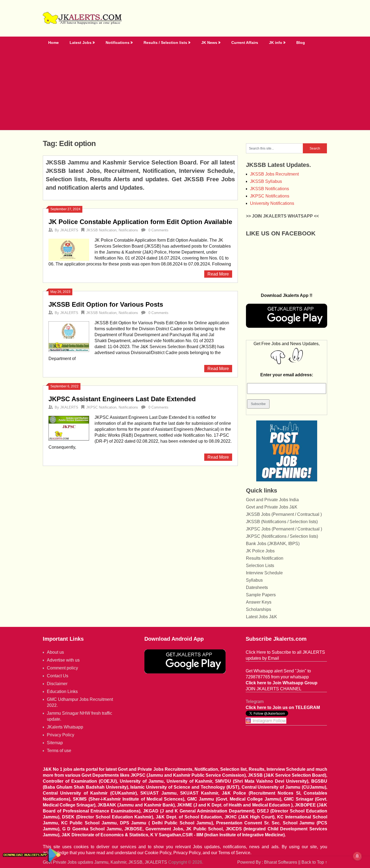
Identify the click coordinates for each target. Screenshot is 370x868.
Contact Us (57, 675)
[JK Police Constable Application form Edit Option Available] (68, 249)
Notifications (117, 42)
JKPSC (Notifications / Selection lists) (282, 536)
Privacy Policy (60, 735)
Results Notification (264, 558)
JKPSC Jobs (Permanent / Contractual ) (284, 529)
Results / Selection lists (165, 42)
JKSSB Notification (101, 230)
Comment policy (62, 668)
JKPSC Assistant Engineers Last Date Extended (122, 399)
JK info (275, 42)
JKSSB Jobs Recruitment (274, 174)
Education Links (62, 691)
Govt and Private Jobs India (272, 499)
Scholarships (258, 609)
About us (55, 652)
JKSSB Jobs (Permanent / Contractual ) (284, 514)
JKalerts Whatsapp (65, 727)
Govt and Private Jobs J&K (271, 507)
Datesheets (257, 587)
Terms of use (59, 750)
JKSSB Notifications (269, 188)
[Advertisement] (185, 89)
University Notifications (272, 203)
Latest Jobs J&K (261, 616)
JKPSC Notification (101, 407)
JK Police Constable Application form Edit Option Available (140, 221)
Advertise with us (63, 660)
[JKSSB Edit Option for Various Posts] (68, 336)
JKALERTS (69, 230)
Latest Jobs (81, 42)
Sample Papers (261, 594)
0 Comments (158, 230)
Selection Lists (260, 565)
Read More (218, 274)
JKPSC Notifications (269, 196)
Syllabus (254, 580)
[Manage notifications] (357, 856)
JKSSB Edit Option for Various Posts (105, 304)
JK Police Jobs (260, 551)
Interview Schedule (264, 573)
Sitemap (55, 742)
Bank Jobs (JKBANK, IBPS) (273, 543)
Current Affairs (244, 42)
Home (53, 42)
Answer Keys (258, 602)
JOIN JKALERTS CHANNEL (273, 688)
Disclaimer (57, 683)
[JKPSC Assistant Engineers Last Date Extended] (68, 427)
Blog (300, 42)
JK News (209, 42)
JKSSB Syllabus (266, 181)
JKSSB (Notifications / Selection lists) (282, 521)
